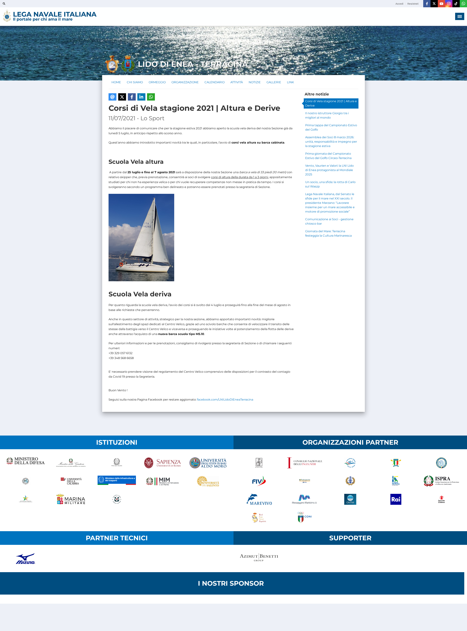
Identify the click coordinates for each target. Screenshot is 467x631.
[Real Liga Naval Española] (259, 517)
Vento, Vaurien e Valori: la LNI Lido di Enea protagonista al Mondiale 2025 (329, 170)
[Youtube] (441, 3)
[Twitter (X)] (434, 3)
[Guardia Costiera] (117, 499)
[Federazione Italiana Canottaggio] (396, 463)
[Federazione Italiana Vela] (259, 481)
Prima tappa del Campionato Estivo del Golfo (331, 127)
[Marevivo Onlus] (259, 499)
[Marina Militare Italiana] (71, 499)
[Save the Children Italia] (441, 499)
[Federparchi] (305, 481)
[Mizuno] (26, 558)
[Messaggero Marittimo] (305, 499)
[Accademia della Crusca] (259, 463)
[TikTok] (456, 3)
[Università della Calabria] (71, 481)
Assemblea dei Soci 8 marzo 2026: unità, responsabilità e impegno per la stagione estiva (331, 142)
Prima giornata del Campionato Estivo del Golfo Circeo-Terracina (328, 156)
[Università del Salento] (208, 481)
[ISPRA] (441, 481)
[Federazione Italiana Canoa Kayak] (350, 463)
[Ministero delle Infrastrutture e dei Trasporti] (117, 481)
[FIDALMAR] (350, 481)
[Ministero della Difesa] (26, 463)
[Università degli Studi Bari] (208, 463)
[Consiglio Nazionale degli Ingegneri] (305, 463)
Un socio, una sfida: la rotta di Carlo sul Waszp (330, 184)
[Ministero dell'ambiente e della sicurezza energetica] (26, 499)
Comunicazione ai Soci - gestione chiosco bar (329, 221)
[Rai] (396, 499)
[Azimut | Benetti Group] (259, 558)
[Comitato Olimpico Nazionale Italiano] (305, 517)
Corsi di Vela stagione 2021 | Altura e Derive (331, 103)
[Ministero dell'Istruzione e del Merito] (162, 481)
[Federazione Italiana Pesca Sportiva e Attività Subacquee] (441, 463)
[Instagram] (448, 3)
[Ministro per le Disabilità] (117, 463)
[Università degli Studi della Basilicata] (26, 481)
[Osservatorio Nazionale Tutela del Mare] (350, 499)
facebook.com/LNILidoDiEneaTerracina (225, 399)
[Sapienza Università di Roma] (162, 463)
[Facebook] (427, 3)
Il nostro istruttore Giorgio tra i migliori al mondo (327, 115)
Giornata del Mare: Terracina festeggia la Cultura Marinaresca (328, 233)
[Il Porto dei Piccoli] (396, 481)
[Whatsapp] (463, 3)
